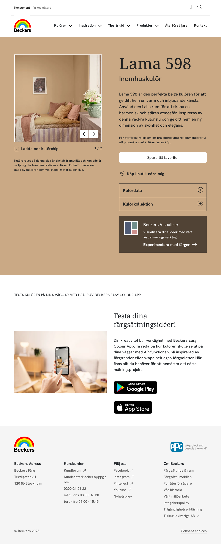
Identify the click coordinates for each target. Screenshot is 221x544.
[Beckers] (22, 25)
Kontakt (200, 25)
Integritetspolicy (176, 503)
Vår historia (173, 490)
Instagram (121, 477)
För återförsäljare (178, 483)
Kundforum (72, 470)
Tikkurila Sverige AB (179, 516)
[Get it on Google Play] (135, 387)
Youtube (120, 490)
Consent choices (194, 531)
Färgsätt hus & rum (179, 470)
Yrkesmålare (42, 8)
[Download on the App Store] (133, 407)
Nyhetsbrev (123, 496)
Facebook (121, 470)
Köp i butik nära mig (145, 173)
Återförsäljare (176, 25)
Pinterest (121, 483)
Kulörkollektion (138, 204)
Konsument (22, 8)
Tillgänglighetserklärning (183, 509)
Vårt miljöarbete (176, 496)
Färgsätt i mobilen (178, 477)
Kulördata (132, 190)
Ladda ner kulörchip (40, 148)
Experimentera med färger (166, 244)
